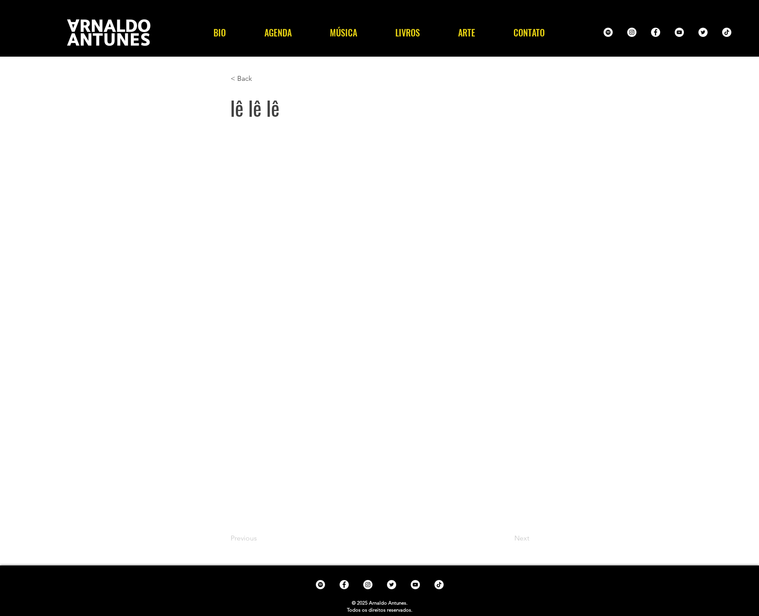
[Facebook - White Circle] (655, 32)
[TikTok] (726, 32)
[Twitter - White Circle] (703, 32)
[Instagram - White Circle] (631, 32)
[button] (343, 32)
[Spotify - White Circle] (608, 32)
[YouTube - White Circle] (679, 32)
